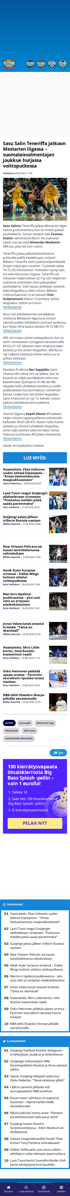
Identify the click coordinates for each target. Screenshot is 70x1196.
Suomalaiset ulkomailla (19, 738)
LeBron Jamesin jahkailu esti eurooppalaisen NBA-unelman (31, 1089)
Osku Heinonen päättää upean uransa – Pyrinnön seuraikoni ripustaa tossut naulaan (23, 676)
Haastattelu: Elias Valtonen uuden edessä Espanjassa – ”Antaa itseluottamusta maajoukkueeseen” (24, 474)
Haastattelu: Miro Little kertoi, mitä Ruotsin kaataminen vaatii (21, 650)
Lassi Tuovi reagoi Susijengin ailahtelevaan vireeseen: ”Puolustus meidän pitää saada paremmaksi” (25, 498)
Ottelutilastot (12, 307)
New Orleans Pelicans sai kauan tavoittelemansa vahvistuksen (22, 549)
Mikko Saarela (11, 524)
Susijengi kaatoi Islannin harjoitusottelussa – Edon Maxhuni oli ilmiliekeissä (36, 1128)
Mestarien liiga (45, 723)
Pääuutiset (11, 730)
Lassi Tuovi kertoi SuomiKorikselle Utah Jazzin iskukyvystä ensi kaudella (38, 1162)
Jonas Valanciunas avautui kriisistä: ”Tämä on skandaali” (23, 627)
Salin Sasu (29, 730)
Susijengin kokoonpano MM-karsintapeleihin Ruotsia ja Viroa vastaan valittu (38, 1065)
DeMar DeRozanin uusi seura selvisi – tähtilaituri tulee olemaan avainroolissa (37, 1152)
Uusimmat (15, 904)
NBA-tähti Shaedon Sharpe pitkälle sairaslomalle (23, 697)
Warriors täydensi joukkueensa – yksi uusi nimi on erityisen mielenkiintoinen (21, 599)
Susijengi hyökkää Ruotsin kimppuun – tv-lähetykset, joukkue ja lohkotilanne (37, 1052)
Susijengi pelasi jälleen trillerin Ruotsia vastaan (22, 519)
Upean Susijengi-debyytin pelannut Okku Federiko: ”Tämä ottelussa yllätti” (37, 1078)
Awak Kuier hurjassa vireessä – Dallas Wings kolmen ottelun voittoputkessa (21, 575)
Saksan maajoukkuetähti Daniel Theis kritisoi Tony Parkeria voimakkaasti (36, 1141)
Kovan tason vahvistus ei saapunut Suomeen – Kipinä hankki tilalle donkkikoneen (34, 1102)
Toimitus (8, 173)
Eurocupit (25, 723)
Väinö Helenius (12, 483)
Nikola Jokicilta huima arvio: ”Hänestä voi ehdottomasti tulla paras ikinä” (36, 1115)
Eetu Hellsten (11, 507)
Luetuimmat (16, 1041)
